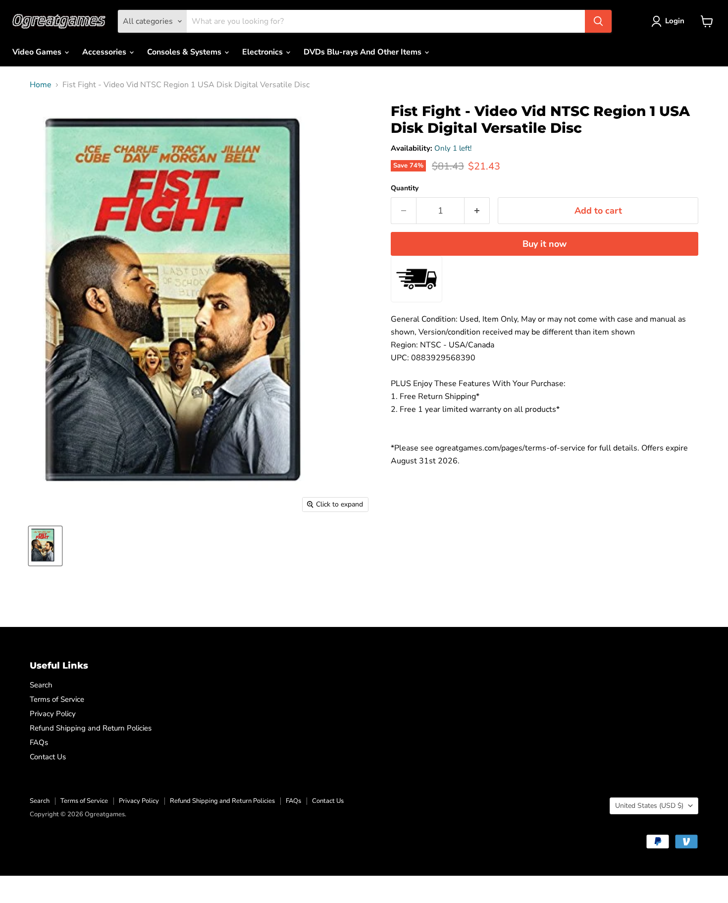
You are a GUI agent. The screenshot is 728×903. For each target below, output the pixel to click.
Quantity (404, 188)
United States (649, 805)
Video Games (37, 52)
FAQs (39, 742)
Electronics (263, 52)
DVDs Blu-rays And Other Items (363, 52)
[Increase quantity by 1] (477, 211)
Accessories (105, 52)
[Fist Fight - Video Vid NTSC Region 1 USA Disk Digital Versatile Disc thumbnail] (45, 545)
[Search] (598, 21)
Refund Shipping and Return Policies (91, 728)
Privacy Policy (53, 714)
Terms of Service (57, 699)
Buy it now (544, 244)
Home (41, 84)
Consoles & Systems (185, 52)
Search (41, 685)
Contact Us (48, 757)
